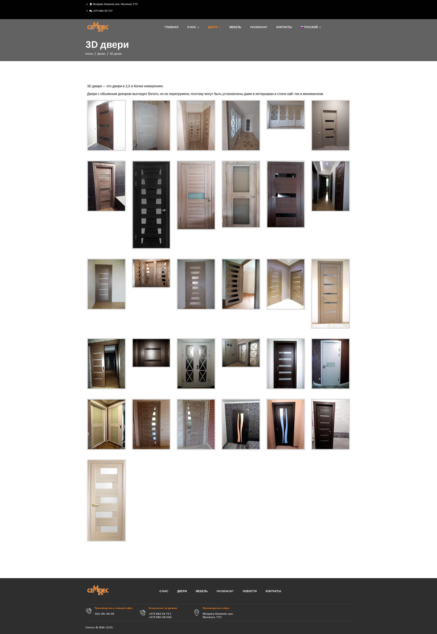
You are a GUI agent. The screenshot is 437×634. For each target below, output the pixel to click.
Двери (101, 54)
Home (89, 54)
